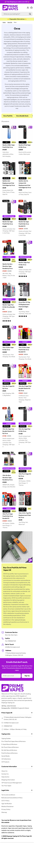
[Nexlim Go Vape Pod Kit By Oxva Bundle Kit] (25, 206)
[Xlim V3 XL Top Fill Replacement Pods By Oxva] (25, 498)
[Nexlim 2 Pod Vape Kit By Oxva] (25, 132)
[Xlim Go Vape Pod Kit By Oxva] (25, 413)
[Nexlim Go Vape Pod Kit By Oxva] (9, 206)
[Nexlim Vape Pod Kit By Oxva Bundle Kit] (9, 289)
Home (4, 22)
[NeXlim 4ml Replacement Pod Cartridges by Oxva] (9, 168)
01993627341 (8, 726)
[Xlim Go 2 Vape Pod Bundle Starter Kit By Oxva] (25, 371)
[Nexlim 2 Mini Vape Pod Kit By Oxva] (9, 132)
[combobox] (17, 14)
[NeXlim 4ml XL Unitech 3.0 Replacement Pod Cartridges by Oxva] (25, 168)
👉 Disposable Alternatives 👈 (17, 19)
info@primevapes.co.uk (11, 723)
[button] (23, 276)
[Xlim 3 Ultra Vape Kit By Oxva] (9, 332)
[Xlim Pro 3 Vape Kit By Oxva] (25, 458)
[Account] (28, 8)
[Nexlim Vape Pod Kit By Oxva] (25, 247)
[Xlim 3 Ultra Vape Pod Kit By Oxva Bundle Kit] (25, 332)
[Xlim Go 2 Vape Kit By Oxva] (9, 371)
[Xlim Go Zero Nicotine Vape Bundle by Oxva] (9, 458)
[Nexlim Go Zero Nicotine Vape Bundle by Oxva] (9, 247)
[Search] (30, 14)
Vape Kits (9, 22)
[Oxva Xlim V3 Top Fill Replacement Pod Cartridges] (25, 289)
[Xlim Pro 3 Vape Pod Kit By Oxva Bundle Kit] (9, 498)
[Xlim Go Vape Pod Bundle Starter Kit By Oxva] (9, 413)
